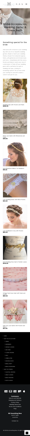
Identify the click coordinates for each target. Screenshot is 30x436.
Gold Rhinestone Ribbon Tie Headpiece (13, 168)
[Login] (18, 4)
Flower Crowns (9, 352)
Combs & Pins (8, 358)
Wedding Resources (15, 404)
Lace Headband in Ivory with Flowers (13, 230)
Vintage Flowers (9, 347)
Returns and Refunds (15, 398)
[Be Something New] (9, 4)
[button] (26, 4)
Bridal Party (8, 363)
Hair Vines (8, 349)
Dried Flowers (9, 374)
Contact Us (15, 421)
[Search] (15, 4)
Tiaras (7, 341)
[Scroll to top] (27, 433)
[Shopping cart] (21, 4)
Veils (6, 355)
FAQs (15, 408)
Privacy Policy (15, 402)
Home (5, 335)
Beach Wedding (9, 377)
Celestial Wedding (10, 372)
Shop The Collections (9, 338)
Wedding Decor (9, 360)
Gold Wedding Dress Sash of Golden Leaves (15, 262)
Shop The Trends (8, 369)
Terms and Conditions (15, 406)
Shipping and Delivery (15, 400)
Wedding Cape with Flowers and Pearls (13, 104)
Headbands (8, 344)
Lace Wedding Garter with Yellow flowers (14, 199)
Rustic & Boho (9, 380)
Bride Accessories (10, 366)
